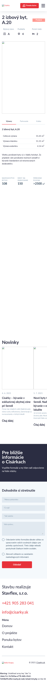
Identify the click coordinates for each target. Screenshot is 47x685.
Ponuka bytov (31, 5)
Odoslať (17, 565)
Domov (7, 626)
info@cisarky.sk (15, 612)
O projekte (9, 633)
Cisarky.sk (40, 663)
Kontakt (7, 646)
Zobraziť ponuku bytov (23, 329)
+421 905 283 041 (18, 603)
